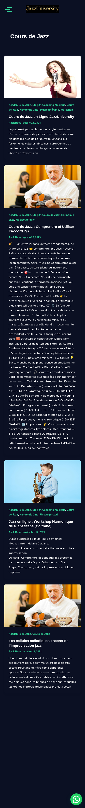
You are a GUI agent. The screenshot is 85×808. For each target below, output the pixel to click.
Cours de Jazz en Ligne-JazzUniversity (41, 117)
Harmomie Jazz (29, 109)
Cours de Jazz (51, 214)
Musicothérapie (49, 109)
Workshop (66, 109)
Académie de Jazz (20, 104)
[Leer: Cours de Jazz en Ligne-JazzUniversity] (42, 77)
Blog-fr (36, 104)
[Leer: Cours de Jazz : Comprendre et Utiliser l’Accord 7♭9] (42, 186)
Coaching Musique (53, 104)
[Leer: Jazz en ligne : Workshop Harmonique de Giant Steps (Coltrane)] (42, 481)
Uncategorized (49, 514)
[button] (76, 799)
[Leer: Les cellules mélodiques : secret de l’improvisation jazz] (42, 605)
